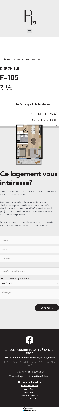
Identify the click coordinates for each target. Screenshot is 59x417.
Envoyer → (46, 307)
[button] (29, 31)
